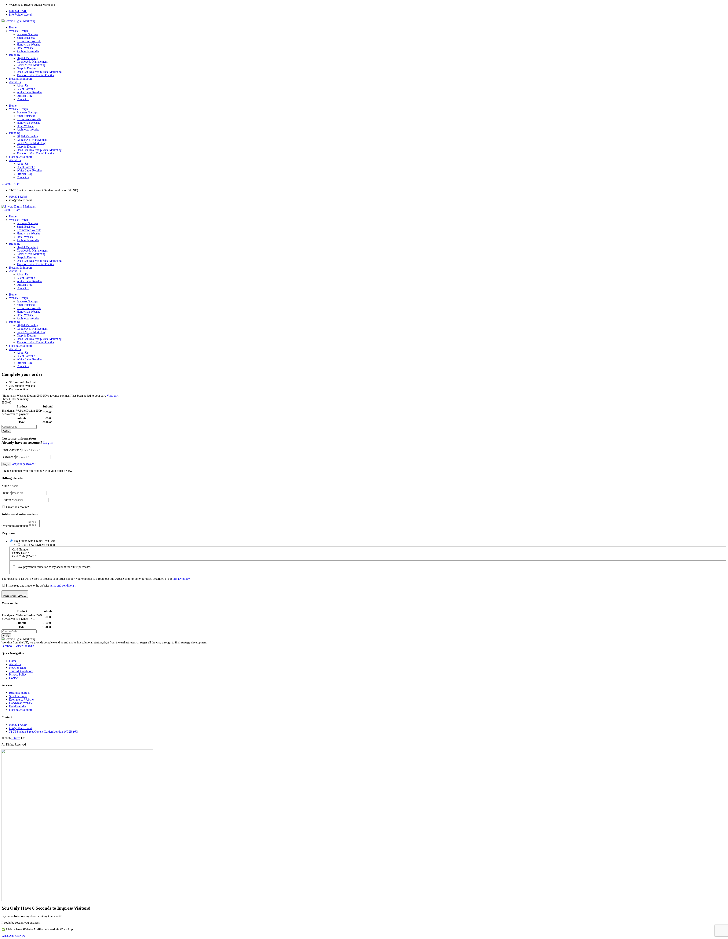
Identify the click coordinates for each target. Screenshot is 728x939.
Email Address (11, 449)
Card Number (21, 549)
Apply (6, 430)
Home (12, 27)
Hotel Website (25, 48)
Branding (14, 54)
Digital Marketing (27, 58)
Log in (48, 442)
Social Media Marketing (31, 65)
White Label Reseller (29, 92)
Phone (6, 492)
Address (8, 499)
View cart (112, 395)
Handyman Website (28, 44)
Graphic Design (26, 68)
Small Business (26, 37)
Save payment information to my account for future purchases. (54, 567)
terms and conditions (62, 585)
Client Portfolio (26, 88)
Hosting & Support (20, 78)
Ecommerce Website (29, 41)
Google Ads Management (32, 61)
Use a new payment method (38, 544)
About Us (15, 82)
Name (6, 485)
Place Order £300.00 (14, 595)
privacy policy (181, 578)
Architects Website (28, 51)
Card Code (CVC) (24, 556)
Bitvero (15, 738)
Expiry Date (20, 552)
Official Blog (24, 95)
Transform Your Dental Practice (35, 75)
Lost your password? (22, 464)
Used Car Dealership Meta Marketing (39, 71)
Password (8, 456)
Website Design (18, 30)
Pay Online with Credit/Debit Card (35, 541)
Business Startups (27, 34)
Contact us (23, 99)
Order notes (15, 525)
